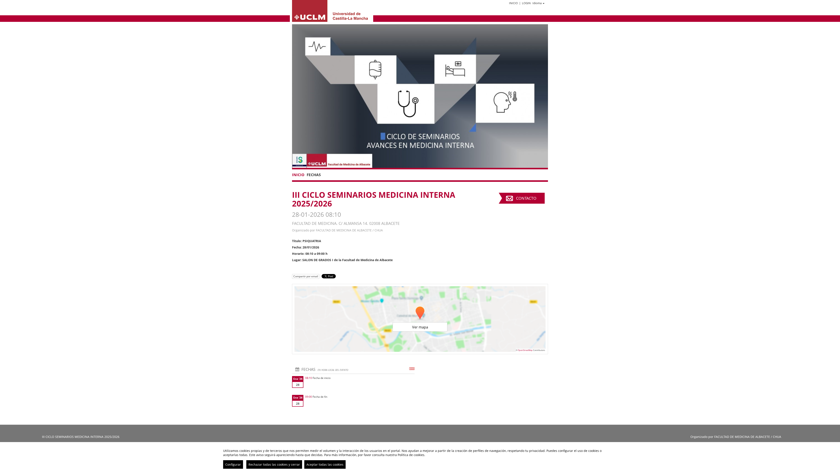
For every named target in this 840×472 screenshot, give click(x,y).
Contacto (526, 198)
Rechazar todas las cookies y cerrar (274, 464)
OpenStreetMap (525, 350)
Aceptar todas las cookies (324, 464)
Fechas (314, 174)
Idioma (537, 3)
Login (526, 3)
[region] (420, 457)
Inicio (513, 3)
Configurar (233, 464)
